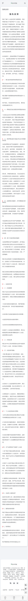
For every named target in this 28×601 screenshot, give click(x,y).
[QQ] (14, 583)
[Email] (17, 583)
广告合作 (17, 590)
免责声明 (11, 590)
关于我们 (23, 590)
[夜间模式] (25, 592)
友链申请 (5, 590)
